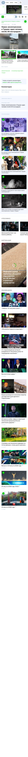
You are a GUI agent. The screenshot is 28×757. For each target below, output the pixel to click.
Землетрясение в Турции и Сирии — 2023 (11, 22)
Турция (3, 72)
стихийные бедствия (17, 70)
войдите (5, 82)
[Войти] (22, 17)
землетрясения (5, 70)
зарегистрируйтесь (15, 82)
